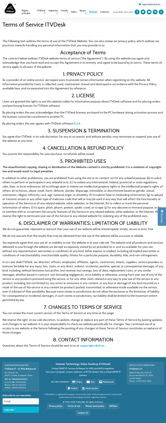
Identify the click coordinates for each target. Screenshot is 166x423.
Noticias (93, 12)
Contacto (104, 12)
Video (74, 12)
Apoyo (83, 10)
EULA (77, 123)
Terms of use (74, 406)
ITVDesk (41, 10)
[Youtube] (149, 12)
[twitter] (143, 12)
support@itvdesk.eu (151, 4)
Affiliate (113, 406)
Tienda (64, 10)
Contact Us (83, 413)
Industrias (53, 10)
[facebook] (137, 12)
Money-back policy (94, 406)
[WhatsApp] (161, 12)
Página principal (26, 11)
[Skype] (155, 12)
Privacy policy (55, 406)
